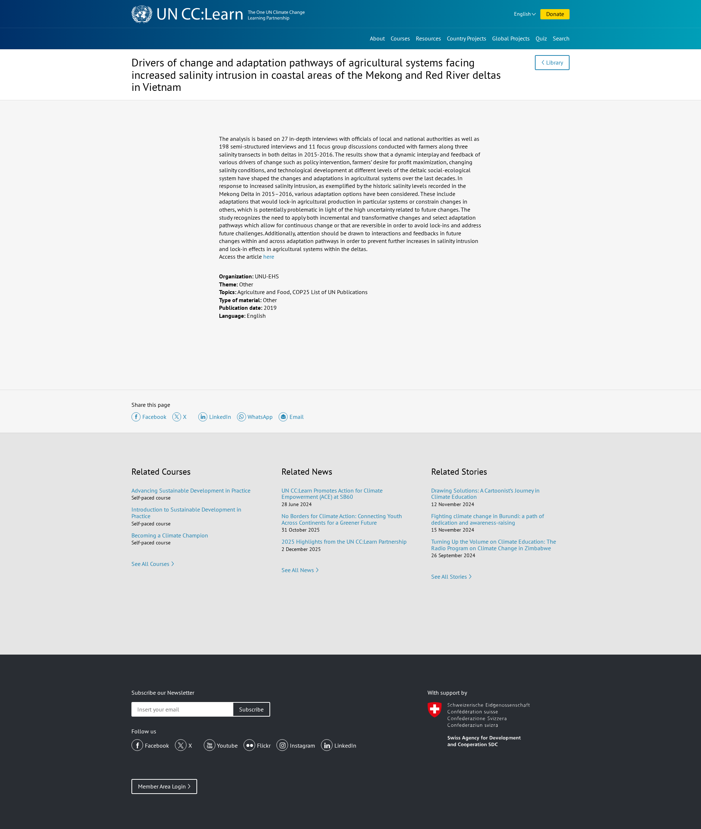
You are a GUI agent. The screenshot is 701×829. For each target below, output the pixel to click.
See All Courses (150, 563)
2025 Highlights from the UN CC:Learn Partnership (344, 541)
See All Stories (449, 576)
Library (554, 62)
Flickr (264, 745)
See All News (297, 570)
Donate (555, 14)
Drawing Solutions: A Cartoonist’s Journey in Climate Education (485, 494)
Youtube (227, 745)
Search (561, 38)
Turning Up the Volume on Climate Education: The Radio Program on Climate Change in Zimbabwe (493, 545)
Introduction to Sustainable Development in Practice (186, 513)
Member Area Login (162, 786)
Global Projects (511, 38)
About (377, 38)
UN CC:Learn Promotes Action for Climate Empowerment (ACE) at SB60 (332, 494)
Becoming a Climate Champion (169, 535)
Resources (428, 38)
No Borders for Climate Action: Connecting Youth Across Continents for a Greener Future (341, 519)
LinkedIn (345, 745)
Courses (400, 38)
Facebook (157, 745)
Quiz (541, 38)
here (268, 256)
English (522, 14)
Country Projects (466, 38)
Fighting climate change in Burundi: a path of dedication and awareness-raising (487, 519)
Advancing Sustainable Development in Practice (190, 490)
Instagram (302, 745)
